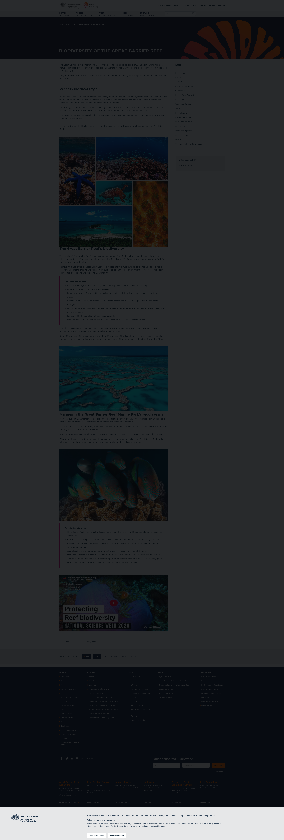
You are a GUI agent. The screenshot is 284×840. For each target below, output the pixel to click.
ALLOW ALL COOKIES (96, 835)
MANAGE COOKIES (117, 835)
